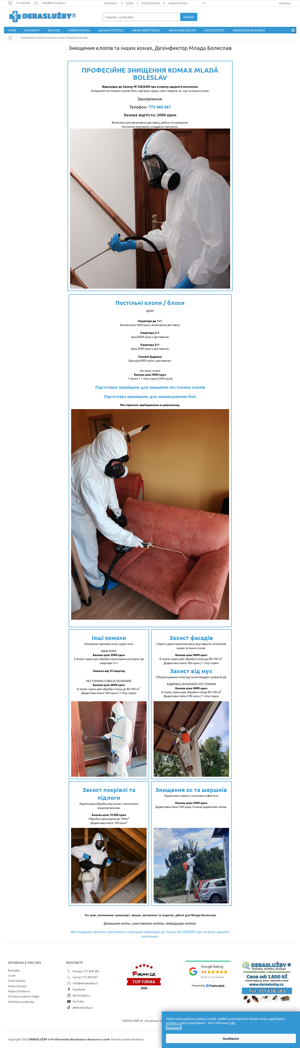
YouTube (78, 1001)
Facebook (79, 989)
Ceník (129, 3)
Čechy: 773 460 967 (85, 977)
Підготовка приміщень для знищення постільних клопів (150, 387)
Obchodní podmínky (21, 1001)
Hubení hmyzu (177, 3)
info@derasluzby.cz (85, 983)
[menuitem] (12, 30)
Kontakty (111, 3)
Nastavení (173, 1027)
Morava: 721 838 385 (86, 971)
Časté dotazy (150, 3)
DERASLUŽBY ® (132, 1020)
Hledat (189, 17)
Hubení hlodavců (19, 991)
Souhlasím (231, 1038)
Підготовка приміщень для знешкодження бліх (150, 396)
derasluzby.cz (81, 995)
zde (232, 1023)
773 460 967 (159, 107)
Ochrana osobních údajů (23, 996)
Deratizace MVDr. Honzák (161, 1020)
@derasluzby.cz (83, 1007)
